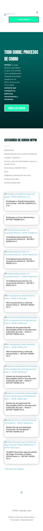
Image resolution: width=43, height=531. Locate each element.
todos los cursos (16, 108)
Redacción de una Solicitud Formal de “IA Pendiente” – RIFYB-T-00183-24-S (18, 429)
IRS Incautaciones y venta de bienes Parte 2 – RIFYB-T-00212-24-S (20, 305)
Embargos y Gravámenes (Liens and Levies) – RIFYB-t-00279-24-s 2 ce (21, 203)
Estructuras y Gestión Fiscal (15, 168)
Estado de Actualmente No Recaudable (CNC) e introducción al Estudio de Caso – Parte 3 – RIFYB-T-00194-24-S (21, 330)
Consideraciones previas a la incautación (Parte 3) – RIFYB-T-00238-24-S (20, 239)
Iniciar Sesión (24, 19)
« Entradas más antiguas (14, 469)
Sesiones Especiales (12, 182)
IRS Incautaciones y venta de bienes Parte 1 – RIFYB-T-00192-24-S (20, 353)
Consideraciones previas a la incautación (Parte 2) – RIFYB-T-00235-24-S (20, 261)
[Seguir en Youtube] (26, 499)
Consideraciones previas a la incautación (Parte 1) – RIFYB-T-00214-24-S (20, 283)
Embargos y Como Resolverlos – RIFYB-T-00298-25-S (21, 218)
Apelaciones (9, 150)
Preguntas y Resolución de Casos (17, 175)
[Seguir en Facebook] (17, 499)
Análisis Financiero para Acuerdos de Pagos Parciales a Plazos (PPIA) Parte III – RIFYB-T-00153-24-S (21, 455)
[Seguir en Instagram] (21, 499)
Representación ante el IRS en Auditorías (20, 154)
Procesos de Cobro (11, 179)
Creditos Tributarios (12, 157)
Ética (6, 171)
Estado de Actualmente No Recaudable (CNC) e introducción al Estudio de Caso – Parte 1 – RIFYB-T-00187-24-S (21, 406)
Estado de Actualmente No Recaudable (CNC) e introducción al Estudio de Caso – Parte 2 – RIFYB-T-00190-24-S (21, 379)
